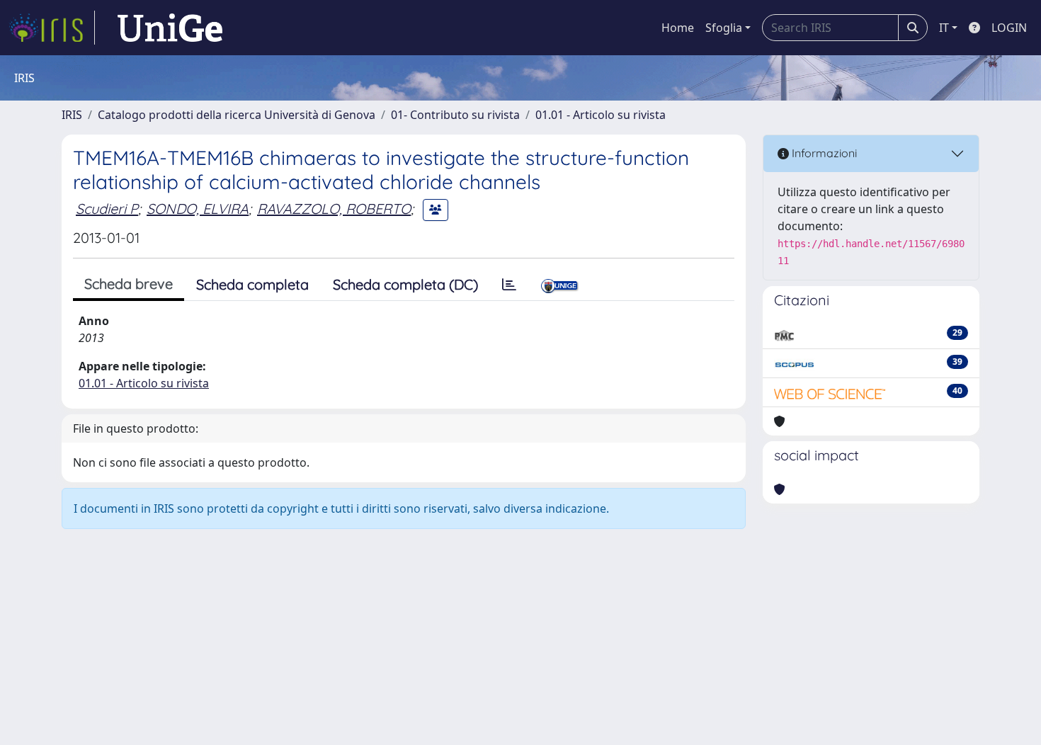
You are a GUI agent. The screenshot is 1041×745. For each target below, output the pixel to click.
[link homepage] (51, 28)
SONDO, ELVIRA (198, 208)
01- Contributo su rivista (455, 115)
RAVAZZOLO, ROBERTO (334, 208)
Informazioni (823, 153)
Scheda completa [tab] (252, 284)
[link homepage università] (170, 28)
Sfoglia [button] (723, 27)
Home (677, 27)
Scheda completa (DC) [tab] (405, 284)
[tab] (509, 285)
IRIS (72, 115)
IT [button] (944, 27)
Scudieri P (107, 208)
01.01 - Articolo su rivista (600, 115)
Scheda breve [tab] (128, 283)
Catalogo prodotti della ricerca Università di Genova (236, 115)
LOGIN (1009, 27)
